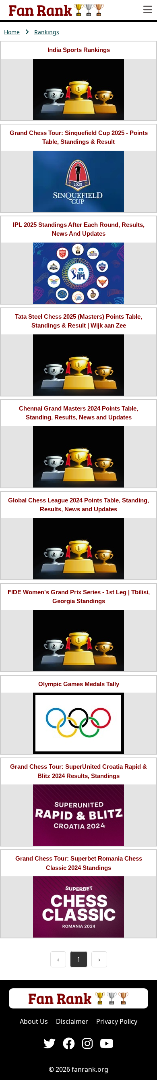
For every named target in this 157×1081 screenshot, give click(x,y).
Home (12, 32)
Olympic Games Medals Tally (78, 684)
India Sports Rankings (79, 49)
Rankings (46, 32)
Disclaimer (72, 1021)
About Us (34, 1021)
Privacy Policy (116, 1021)
